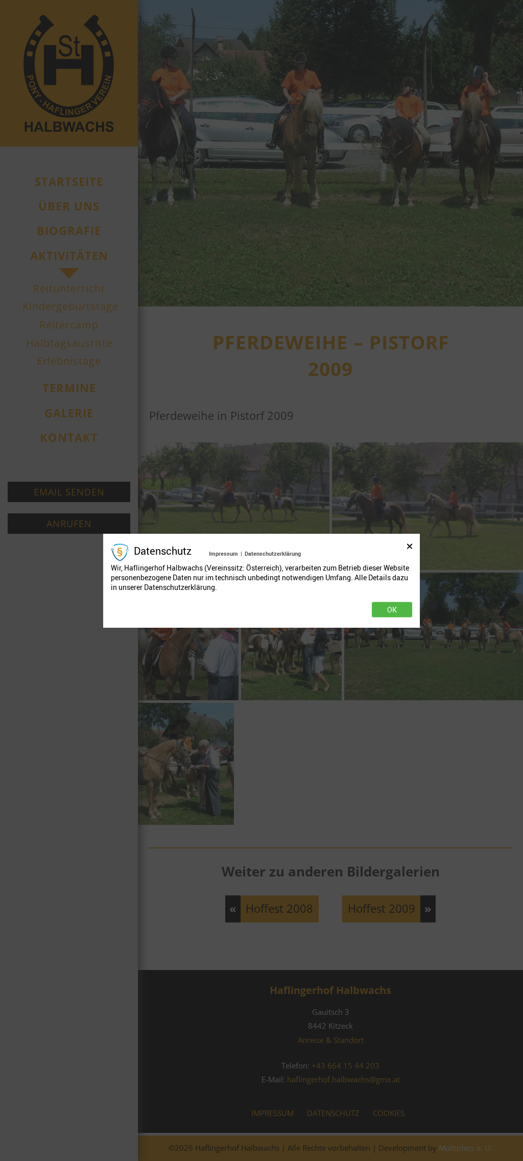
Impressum (223, 553)
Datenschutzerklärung (273, 553)
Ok (392, 609)
